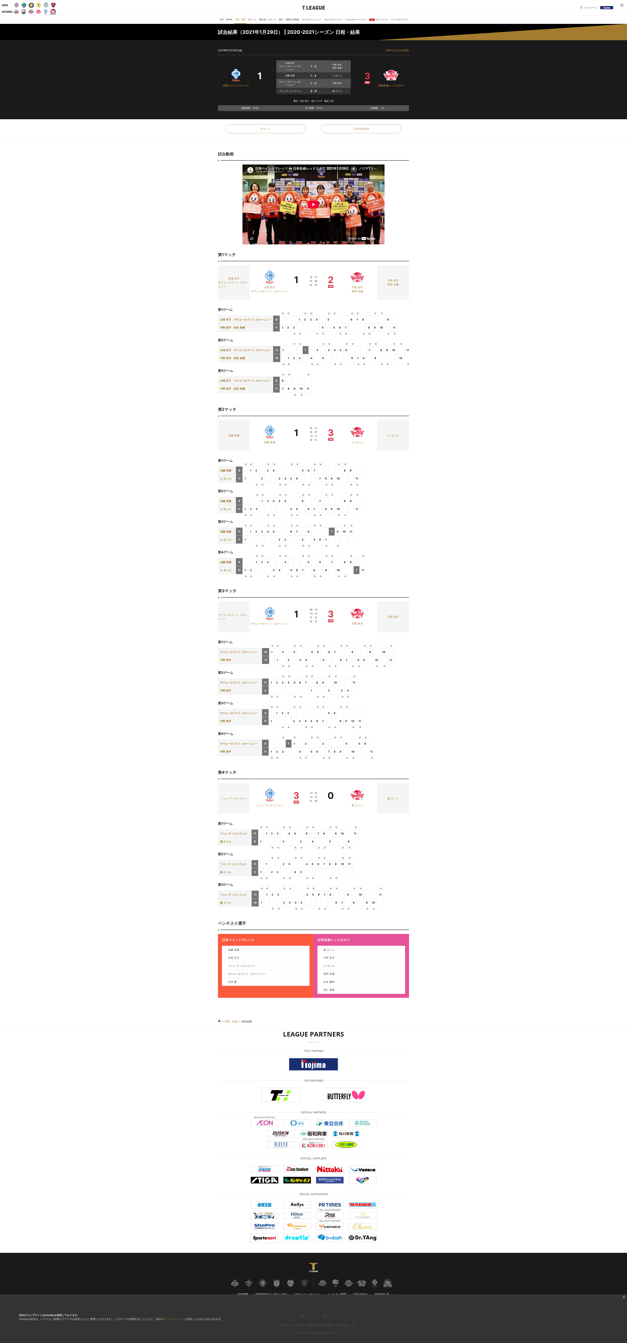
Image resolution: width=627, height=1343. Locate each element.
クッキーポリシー (173, 1319)
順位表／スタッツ (267, 19)
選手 (281, 19)
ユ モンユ (357, 442)
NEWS (229, 19)
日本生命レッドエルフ (391, 85)
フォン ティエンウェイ (233, 798)
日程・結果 (240, 19)
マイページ (590, 7)
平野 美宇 (357, 287)
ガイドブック (379, 19)
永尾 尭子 (234, 278)
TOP (221, 19)
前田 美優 (357, 291)
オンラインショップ (311, 19)
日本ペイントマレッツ (236, 85)
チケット (252, 19)
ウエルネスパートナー (356, 19)
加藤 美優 (234, 435)
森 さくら (357, 805)
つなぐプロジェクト (333, 19)
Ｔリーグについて (399, 19)
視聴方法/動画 (292, 19)
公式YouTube (361, 128)
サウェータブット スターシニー (233, 284)
